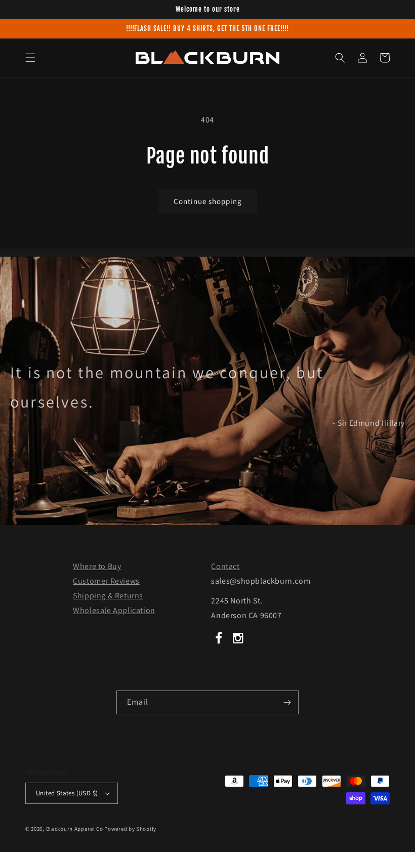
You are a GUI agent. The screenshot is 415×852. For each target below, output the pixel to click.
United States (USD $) (67, 793)
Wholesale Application (114, 610)
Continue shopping (208, 201)
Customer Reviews (106, 581)
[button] (30, 58)
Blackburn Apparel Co (74, 828)
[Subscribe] (287, 702)
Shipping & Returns (108, 595)
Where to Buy (97, 566)
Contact (225, 566)
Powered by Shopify (130, 828)
